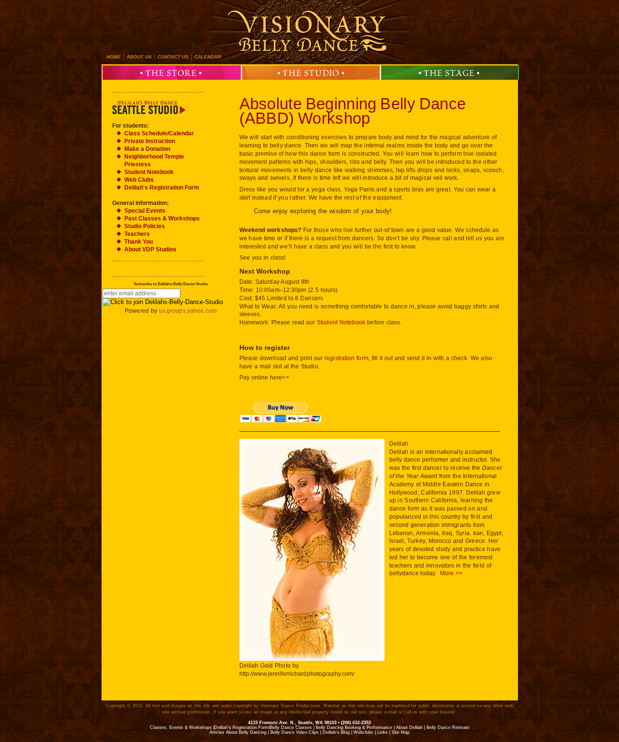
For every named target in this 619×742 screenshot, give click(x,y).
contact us (173, 56)
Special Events (144, 210)
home (113, 56)
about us (139, 56)
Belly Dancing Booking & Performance (354, 727)
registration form (346, 358)
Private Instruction (149, 141)
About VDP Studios (150, 249)
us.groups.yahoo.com (188, 310)
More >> (451, 573)
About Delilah (409, 727)
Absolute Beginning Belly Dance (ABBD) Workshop (352, 111)
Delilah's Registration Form (161, 187)
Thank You (138, 241)
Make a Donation (147, 148)
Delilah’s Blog (336, 732)
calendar (207, 56)
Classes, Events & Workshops (181, 727)
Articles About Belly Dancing (237, 732)
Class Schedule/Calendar (159, 133)
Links (382, 732)
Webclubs (363, 732)
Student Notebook (341, 322)
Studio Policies (144, 226)
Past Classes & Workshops (162, 218)
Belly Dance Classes (291, 727)
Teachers (137, 234)
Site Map (401, 732)
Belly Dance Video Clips (294, 732)
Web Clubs (139, 179)
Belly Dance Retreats (448, 727)
